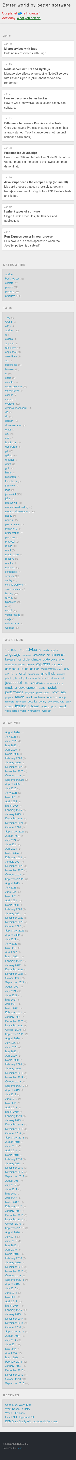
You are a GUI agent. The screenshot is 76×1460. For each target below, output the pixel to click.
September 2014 (14, 1331)
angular (9, 343)
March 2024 (12, 853)
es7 (7, 438)
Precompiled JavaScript (20, 153)
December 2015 (14, 1267)
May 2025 (10, 797)
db (6, 416)
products (10, 296)
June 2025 (11, 792)
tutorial (9, 597)
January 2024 (13, 861)
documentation (13, 425)
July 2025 (10, 788)
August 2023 (12, 883)
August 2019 (12, 1090)
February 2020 (13, 1064)
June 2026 (11, 741)
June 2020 (11, 1047)
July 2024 (10, 840)
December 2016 (14, 1215)
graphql (9, 459)
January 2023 (13, 913)
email (8, 429)
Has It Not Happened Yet (19, 1417)
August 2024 (12, 836)
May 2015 (10, 1297)
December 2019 (14, 1073)
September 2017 (14, 1176)
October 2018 (13, 1133)
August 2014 (12, 1336)
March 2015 (12, 1305)
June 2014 (11, 1344)
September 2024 (14, 831)
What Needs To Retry (17, 1409)
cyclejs (9, 399)
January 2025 (13, 814)
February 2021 (13, 1012)
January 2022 (13, 965)
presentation (12, 533)
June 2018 (11, 1146)
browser (9, 369)
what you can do (29, 17)
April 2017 (11, 1198)
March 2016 (12, 1254)
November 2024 (14, 823)
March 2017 (12, 1202)
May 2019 (10, 1103)
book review (12, 278)
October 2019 (13, 1081)
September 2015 (14, 1280)
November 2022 (14, 922)
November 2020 (14, 1025)
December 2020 (14, 1021)
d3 (6, 412)
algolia (9, 339)
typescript (10, 602)
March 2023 (12, 905)
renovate (10, 567)
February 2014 (13, 1361)
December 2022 (14, 917)
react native (12, 554)
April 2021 (11, 1004)
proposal (10, 541)
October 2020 (13, 1030)
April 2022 (11, 952)
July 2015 (10, 1288)
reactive (9, 558)
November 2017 (14, 1172)
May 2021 (10, 999)
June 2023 (11, 892)
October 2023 (13, 874)
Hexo (19, 1448)
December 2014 (14, 1318)
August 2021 (12, 986)
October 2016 (13, 1223)
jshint (8, 498)
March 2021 (12, 1008)
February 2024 (13, 857)
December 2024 (14, 818)
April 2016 (11, 1249)
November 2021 (14, 974)
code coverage (13, 386)
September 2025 (14, 780)
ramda (8, 546)
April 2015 (11, 1301)
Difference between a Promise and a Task (32, 123)
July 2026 (10, 736)
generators (11, 446)
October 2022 (13, 926)
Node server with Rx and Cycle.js (27, 69)
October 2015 (13, 1275)
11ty (7, 317)
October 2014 (13, 1327)
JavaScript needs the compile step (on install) (36, 182)
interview (10, 485)
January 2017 (13, 1211)
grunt (8, 464)
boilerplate (11, 365)
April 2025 (11, 801)
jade (7, 490)
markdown (11, 502)
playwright (11, 528)
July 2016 (10, 1237)
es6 (7, 434)
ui (6, 606)
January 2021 (13, 1017)
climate (9, 283)
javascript (10, 494)
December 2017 (14, 1167)
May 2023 (10, 896)
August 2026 (12, 732)
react (8, 550)
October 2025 (13, 775)
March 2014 (12, 1357)
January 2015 (13, 1314)
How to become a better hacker (25, 98)
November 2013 (14, 1374)
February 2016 (13, 1258)
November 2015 (14, 1271)
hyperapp (10, 477)
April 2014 (11, 1353)
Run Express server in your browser (29, 236)
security (9, 576)
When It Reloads (15, 1413)
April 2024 (11, 848)
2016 (7, 35)
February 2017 (13, 1206)
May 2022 (10, 948)
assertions (11, 356)
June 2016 (11, 1241)
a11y (8, 326)
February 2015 (13, 1310)
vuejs (8, 619)
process (9, 291)
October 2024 (13, 827)
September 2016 (14, 1228)
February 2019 (13, 1116)
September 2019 (14, 1086)
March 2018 (12, 1155)
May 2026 (10, 745)
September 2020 (14, 1034)
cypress (9, 403)
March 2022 (12, 956)
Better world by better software (37, 5)
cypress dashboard (16, 408)
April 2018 (11, 1150)
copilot (9, 395)
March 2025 (12, 805)
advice (9, 274)
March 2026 (12, 754)
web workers (12, 623)
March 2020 (12, 1060)
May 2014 (10, 1349)
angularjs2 (11, 352)
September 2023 (14, 879)
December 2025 (14, 767)
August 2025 (12, 784)
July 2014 (10, 1340)
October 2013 (13, 1379)
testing (9, 593)
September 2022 (14, 930)
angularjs (10, 347)
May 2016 (10, 1245)
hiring (8, 472)
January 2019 (13, 1120)
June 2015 (11, 1293)
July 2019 (10, 1094)
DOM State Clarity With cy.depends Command (31, 1421)
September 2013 (14, 1383)
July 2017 (10, 1185)
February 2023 (13, 909)
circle (8, 378)
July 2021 (10, 991)
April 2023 (11, 900)
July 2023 (10, 887)
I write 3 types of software (22, 211)
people (9, 287)
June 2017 (11, 1189)
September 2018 (14, 1137)
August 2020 (12, 1038)
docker (9, 421)
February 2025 (13, 810)
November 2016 (14, 1219)
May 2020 (10, 1051)
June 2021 (11, 995)
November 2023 (14, 870)
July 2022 (10, 939)
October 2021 (13, 978)
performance (12, 524)
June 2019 (11, 1099)
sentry (8, 580)
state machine (13, 589)
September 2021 (14, 982)
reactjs (9, 563)
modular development (17, 511)
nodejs (9, 520)
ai (6, 334)
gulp (7, 468)
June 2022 (11, 943)
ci (6, 373)
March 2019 (12, 1111)
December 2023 (14, 866)
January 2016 (13, 1262)
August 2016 (12, 1232)
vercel (8, 610)
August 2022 (12, 935)
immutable (11, 481)
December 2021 (14, 969)
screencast (11, 572)
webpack (10, 628)
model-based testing (16, 507)
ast (7, 360)
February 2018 (13, 1159)
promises (10, 537)
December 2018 (14, 1124)
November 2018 (14, 1129)
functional (10, 442)
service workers (14, 584)
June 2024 (11, 844)
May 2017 (10, 1193)
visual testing (12, 615)
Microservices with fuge (20, 48)
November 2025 (14, 771)
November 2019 (14, 1077)
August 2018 (12, 1142)
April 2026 (11, 749)
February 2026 (13, 758)
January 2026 (13, 762)
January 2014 (13, 1366)
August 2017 (12, 1181)
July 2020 (10, 1043)
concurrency (12, 390)
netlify (8, 515)
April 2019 (11, 1107)
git (6, 451)
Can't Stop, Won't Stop (18, 1405)
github (8, 455)
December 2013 (14, 1370)
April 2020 (11, 1055)
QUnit (8, 322)
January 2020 (13, 1068)
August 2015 (12, 1284)
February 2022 (13, 961)
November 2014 (14, 1323)
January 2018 (13, 1163)
